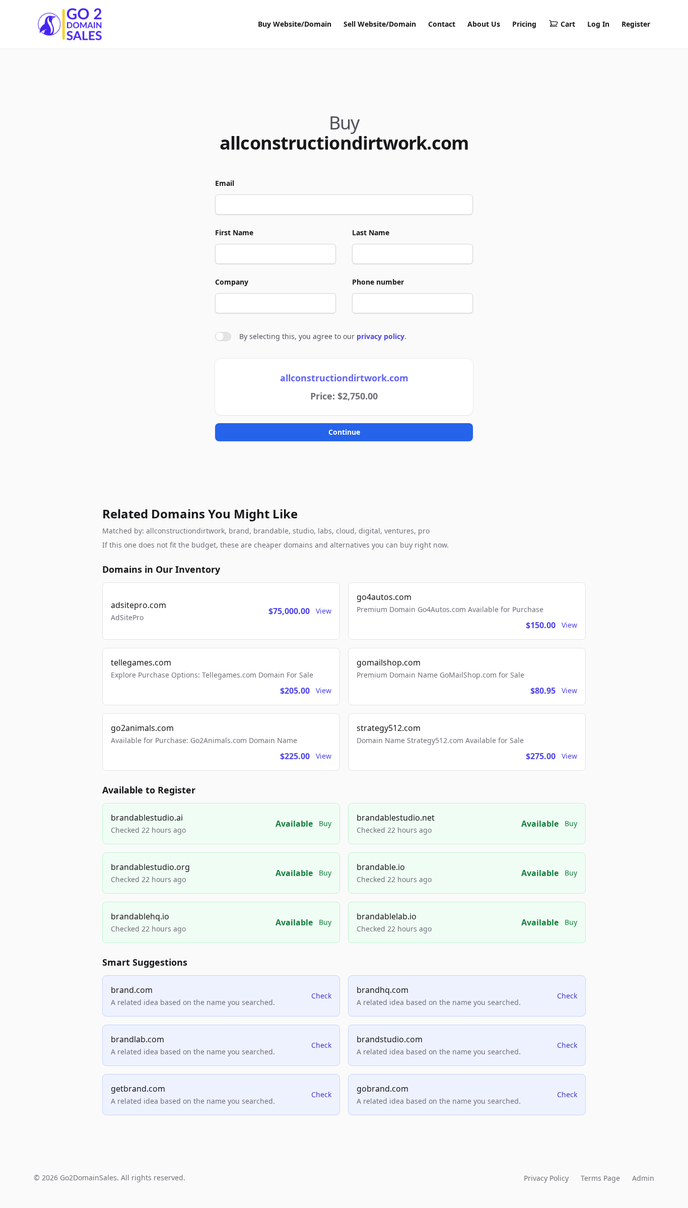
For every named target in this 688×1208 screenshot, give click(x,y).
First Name (234, 232)
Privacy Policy (546, 1178)
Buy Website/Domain (294, 24)
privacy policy (380, 336)
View (323, 611)
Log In (598, 24)
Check (321, 995)
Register (636, 24)
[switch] (223, 336)
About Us (483, 24)
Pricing (524, 24)
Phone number (378, 282)
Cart (568, 24)
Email (224, 183)
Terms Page (600, 1178)
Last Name (370, 232)
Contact (441, 24)
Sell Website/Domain (379, 24)
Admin (643, 1178)
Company (231, 282)
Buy (325, 823)
